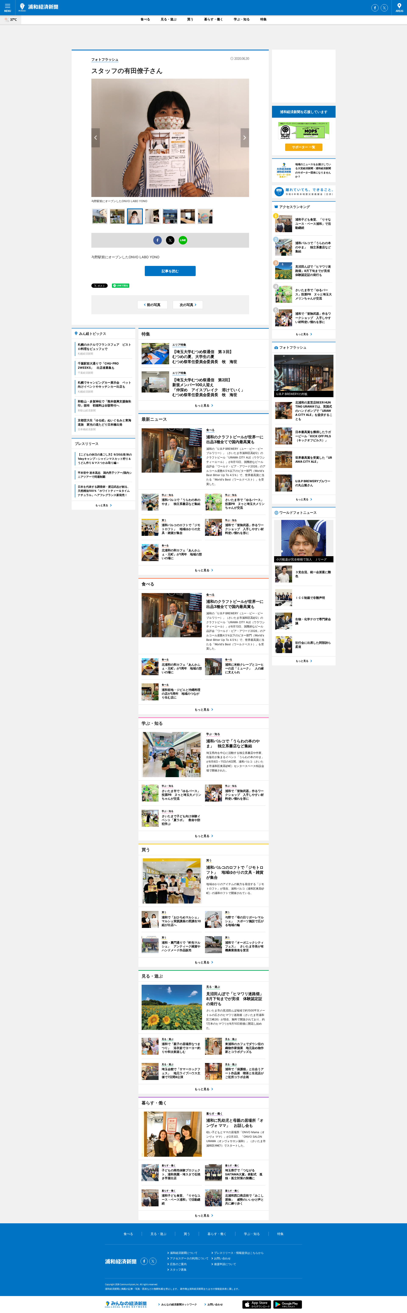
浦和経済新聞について (184, 1252)
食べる (145, 19)
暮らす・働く (213, 19)
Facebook (375, 7)
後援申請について (225, 1264)
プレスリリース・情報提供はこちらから (239, 1252)
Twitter (384, 7)
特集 (263, 19)
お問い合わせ (222, 1258)
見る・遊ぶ (169, 19)
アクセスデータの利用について (189, 1258)
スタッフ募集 (178, 1269)
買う (190, 19)
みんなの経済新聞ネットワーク (125, 1304)
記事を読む (170, 271)
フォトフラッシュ (104, 59)
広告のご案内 (178, 1264)
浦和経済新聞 (38, 7)
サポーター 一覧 (303, 147)
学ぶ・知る (242, 19)
